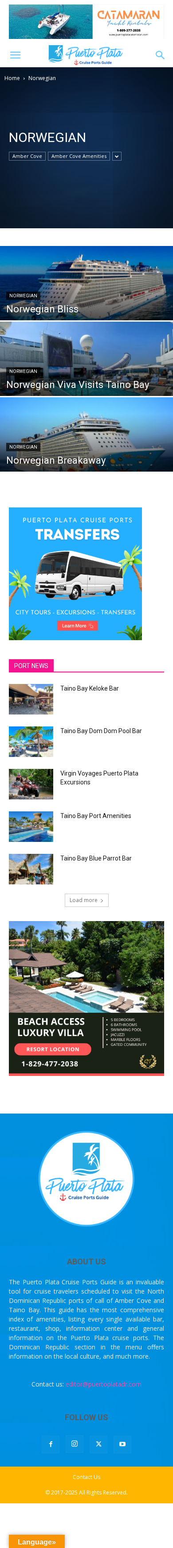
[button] (15, 55)
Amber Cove (27, 156)
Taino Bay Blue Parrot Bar (96, 858)
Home (12, 78)
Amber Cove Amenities (78, 156)
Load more (84, 900)
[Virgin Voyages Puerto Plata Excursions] (31, 784)
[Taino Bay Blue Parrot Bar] (31, 869)
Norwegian (23, 295)
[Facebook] (50, 1444)
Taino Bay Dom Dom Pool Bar (101, 730)
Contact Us (86, 1477)
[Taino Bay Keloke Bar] (31, 699)
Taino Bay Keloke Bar (89, 688)
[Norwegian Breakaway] (86, 450)
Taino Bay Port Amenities (95, 815)
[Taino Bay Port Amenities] (31, 826)
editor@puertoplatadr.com (104, 1384)
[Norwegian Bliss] (86, 299)
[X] (98, 1444)
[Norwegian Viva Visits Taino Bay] (86, 375)
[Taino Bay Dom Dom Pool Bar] (31, 741)
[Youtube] (122, 1444)
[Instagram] (74, 1444)
